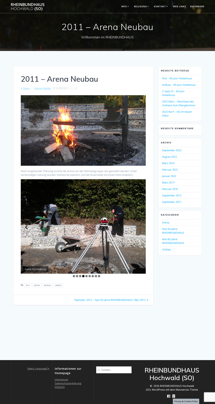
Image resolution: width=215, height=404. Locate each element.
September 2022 (171, 150)
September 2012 (171, 195)
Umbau (46, 88)
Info (124, 6)
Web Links (179, 6)
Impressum (61, 379)
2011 (28, 285)
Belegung (140, 6)
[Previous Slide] (26, 227)
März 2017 (168, 182)
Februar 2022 (170, 169)
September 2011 (171, 202)
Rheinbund (197, 6)
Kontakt (160, 6)
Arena (38, 88)
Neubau (47, 285)
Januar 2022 (169, 176)
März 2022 (168, 163)
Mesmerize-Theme (187, 389)
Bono (26, 88)
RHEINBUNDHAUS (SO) (28, 7)
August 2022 (169, 156)
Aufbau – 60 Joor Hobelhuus (179, 85)
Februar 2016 (170, 189)
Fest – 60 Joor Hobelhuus (177, 78)
